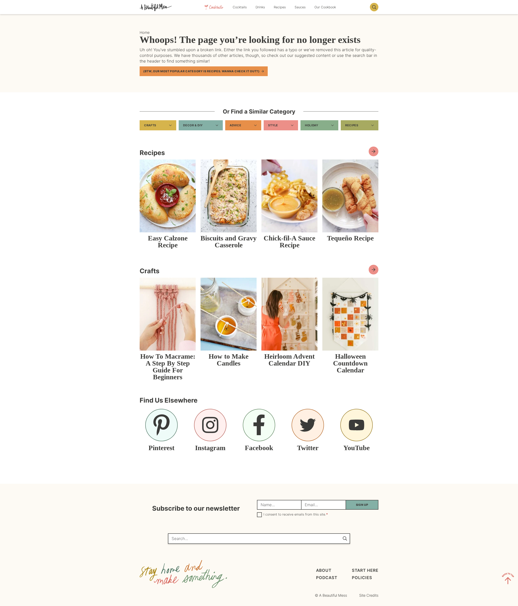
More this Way (373, 269)
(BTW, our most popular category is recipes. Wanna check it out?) (201, 71)
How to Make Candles (228, 360)
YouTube (356, 447)
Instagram (210, 447)
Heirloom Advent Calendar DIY (289, 360)
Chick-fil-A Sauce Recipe (289, 241)
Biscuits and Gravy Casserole (229, 241)
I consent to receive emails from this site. (295, 514)
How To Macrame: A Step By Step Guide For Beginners (167, 367)
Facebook (259, 447)
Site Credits (368, 595)
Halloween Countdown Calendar (350, 363)
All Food (373, 151)
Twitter (307, 447)
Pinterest (161, 447)
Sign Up (362, 504)
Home (145, 32)
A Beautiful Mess (156, 7)
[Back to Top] (508, 579)
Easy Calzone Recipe (168, 241)
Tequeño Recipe (350, 238)
